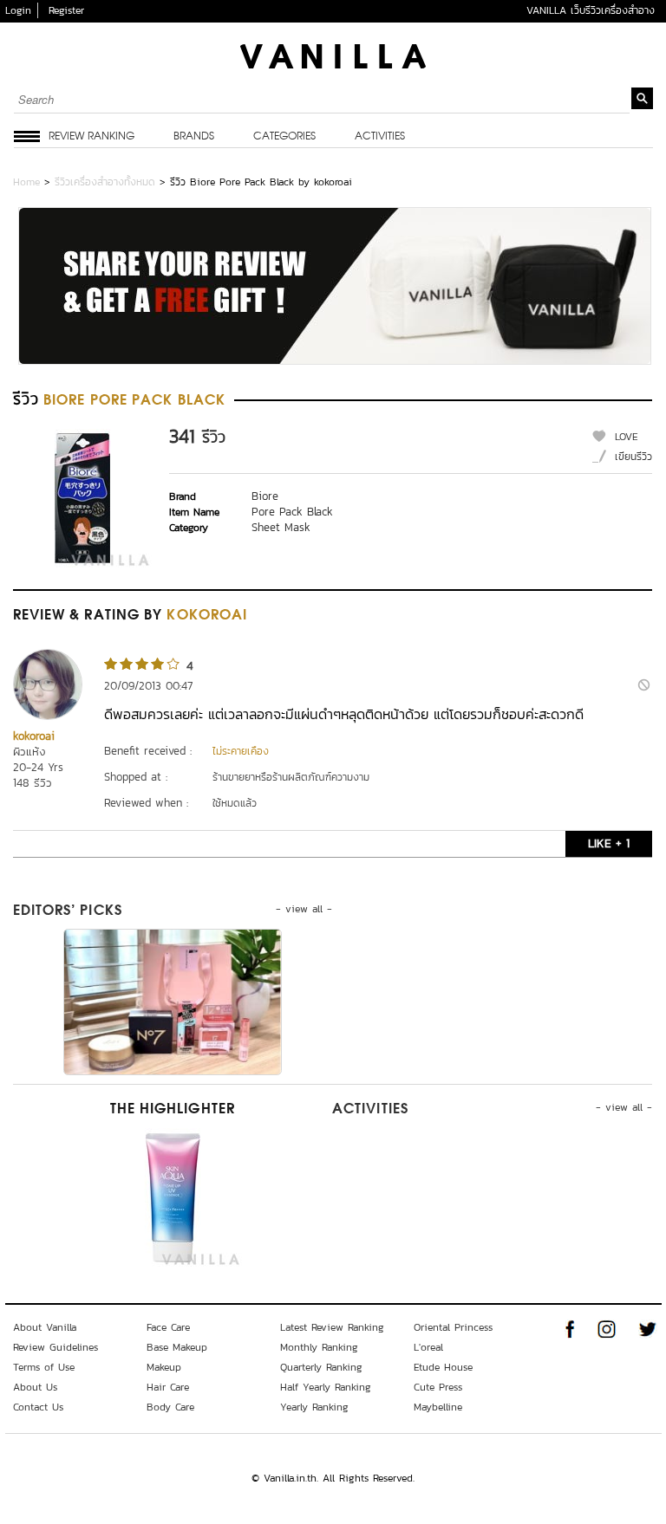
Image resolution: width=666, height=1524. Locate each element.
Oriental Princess (453, 1327)
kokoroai (34, 736)
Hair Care (168, 1387)
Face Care (168, 1327)
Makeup (164, 1367)
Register (66, 10)
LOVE (626, 436)
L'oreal (428, 1347)
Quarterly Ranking (321, 1367)
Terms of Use (44, 1367)
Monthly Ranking (319, 1347)
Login (18, 10)
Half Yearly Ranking (325, 1387)
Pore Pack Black (292, 511)
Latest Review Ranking (332, 1327)
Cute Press (438, 1387)
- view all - (304, 909)
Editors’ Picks (67, 911)
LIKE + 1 (609, 843)
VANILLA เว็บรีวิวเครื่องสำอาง (590, 10)
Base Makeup (177, 1347)
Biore (264, 496)
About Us (35, 1387)
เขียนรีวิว (633, 456)
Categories (284, 137)
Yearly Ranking (314, 1407)
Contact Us (38, 1407)
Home (26, 182)
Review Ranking (91, 137)
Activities (380, 137)
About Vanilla (44, 1327)
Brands (193, 137)
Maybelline (438, 1407)
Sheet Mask (280, 527)
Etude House (443, 1367)
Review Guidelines (55, 1347)
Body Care (170, 1407)
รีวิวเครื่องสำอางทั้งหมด (105, 182)
